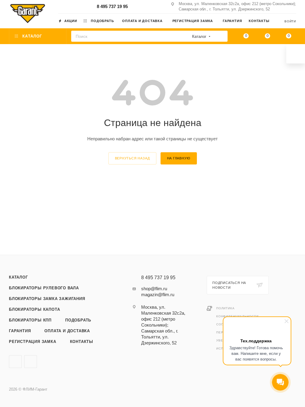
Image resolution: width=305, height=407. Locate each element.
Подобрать (78, 320)
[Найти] (221, 36)
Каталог (18, 277)
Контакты (81, 341)
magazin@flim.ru (157, 294)
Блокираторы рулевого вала (44, 288)
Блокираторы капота (34, 309)
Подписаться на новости (229, 285)
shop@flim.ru (154, 288)
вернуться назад (132, 158)
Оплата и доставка (67, 331)
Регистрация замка (32, 341)
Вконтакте (15, 361)
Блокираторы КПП (30, 320)
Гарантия (20, 331)
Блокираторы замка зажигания (47, 298)
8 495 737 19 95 (112, 6)
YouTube (30, 361)
